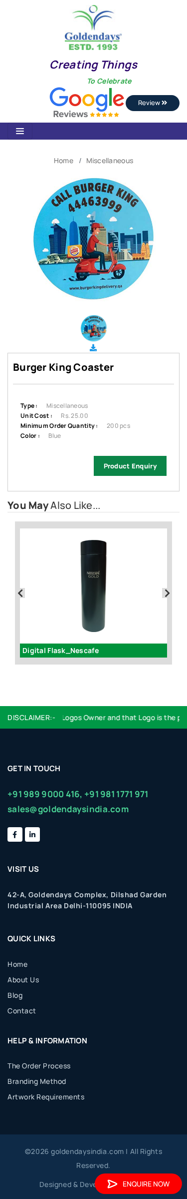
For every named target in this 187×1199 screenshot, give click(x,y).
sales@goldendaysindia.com (68, 809)
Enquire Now (146, 1183)
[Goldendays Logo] (93, 27)
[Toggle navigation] (19, 131)
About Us (23, 979)
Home (63, 160)
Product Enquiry (130, 465)
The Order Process (39, 1065)
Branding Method (36, 1081)
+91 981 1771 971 (116, 794)
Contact (21, 1010)
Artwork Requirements (45, 1096)
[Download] (93, 347)
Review (150, 102)
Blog (14, 995)
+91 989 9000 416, (45, 794)
